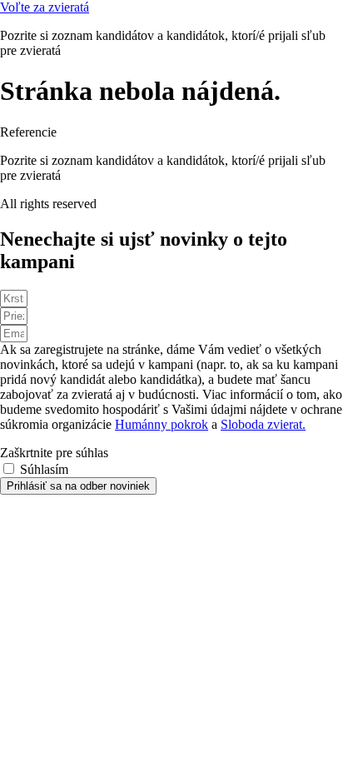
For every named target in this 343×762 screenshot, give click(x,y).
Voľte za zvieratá (44, 7)
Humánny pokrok (161, 424)
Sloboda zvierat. (263, 424)
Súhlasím (44, 469)
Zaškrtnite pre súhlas (54, 453)
